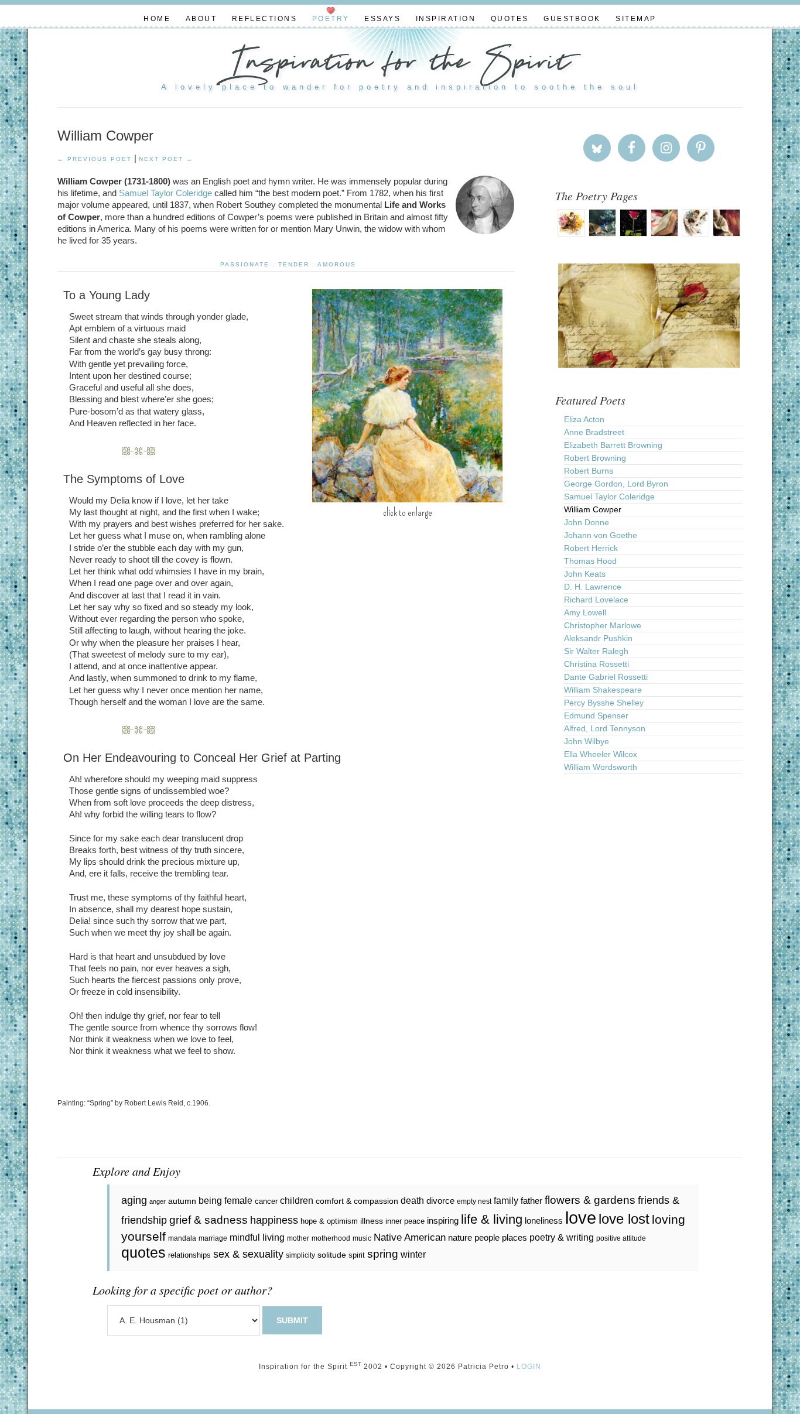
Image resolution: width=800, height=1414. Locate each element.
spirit (356, 1255)
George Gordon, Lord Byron (616, 483)
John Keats (585, 573)
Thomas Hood (590, 561)
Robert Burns (588, 470)
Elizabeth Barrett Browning (613, 445)
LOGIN (529, 1366)
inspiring (443, 1220)
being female (225, 1200)
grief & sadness (208, 1220)
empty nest (474, 1201)
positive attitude (621, 1238)
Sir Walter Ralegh (596, 651)
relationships (189, 1255)
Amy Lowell (585, 612)
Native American (410, 1237)
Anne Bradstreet (594, 432)
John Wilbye (586, 741)
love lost (624, 1219)
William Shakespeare (603, 689)
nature (460, 1237)
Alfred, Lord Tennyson (604, 728)
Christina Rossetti (596, 664)
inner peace (405, 1221)
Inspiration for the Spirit (400, 64)
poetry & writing (561, 1237)
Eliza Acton (584, 419)
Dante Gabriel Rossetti (606, 677)
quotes (143, 1253)
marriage (213, 1238)
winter (413, 1254)
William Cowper (592, 509)
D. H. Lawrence (592, 586)
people (487, 1237)
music (362, 1238)
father (531, 1201)
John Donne (586, 522)
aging (134, 1200)
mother (298, 1238)
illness (371, 1220)
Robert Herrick (591, 548)
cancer (266, 1201)
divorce (440, 1201)
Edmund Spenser (596, 715)
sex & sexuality (248, 1254)
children (296, 1201)
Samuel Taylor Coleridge (165, 193)
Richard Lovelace (596, 599)
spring (382, 1254)
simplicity (300, 1255)
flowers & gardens (590, 1200)
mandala (182, 1238)
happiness (274, 1220)
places (514, 1237)
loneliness (544, 1220)
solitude (331, 1254)
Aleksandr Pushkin (598, 638)
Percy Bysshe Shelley (604, 702)
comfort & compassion (357, 1201)
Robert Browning (595, 458)
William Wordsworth (600, 767)
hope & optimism (329, 1221)
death (412, 1200)
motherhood (331, 1238)
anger (157, 1201)
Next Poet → (166, 159)
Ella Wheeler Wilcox (600, 754)
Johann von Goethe (600, 535)
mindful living (257, 1237)
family (506, 1200)
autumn (182, 1201)
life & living (491, 1219)
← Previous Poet (94, 159)
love (580, 1217)
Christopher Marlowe (602, 625)
